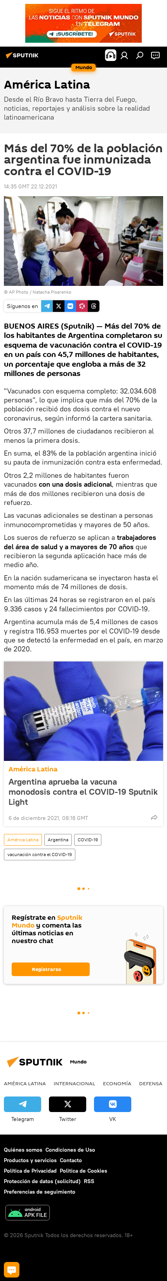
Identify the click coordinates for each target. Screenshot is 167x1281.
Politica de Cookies (83, 1170)
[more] (154, 817)
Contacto (71, 1160)
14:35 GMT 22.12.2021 (30, 186)
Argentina (58, 839)
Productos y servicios (30, 1160)
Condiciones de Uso (70, 1149)
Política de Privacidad (30, 1170)
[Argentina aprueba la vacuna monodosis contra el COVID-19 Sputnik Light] (83, 711)
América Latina (33, 769)
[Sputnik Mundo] (23, 58)
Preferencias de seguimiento (39, 1191)
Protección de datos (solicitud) (42, 1181)
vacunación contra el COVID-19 (39, 854)
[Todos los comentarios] (11, 1270)
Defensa (150, 1083)
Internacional (74, 1083)
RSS (89, 1181)
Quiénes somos (23, 1149)
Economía (117, 1083)
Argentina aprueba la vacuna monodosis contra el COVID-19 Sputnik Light (83, 791)
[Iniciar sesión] (124, 55)
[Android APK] (27, 1213)
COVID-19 (88, 839)
